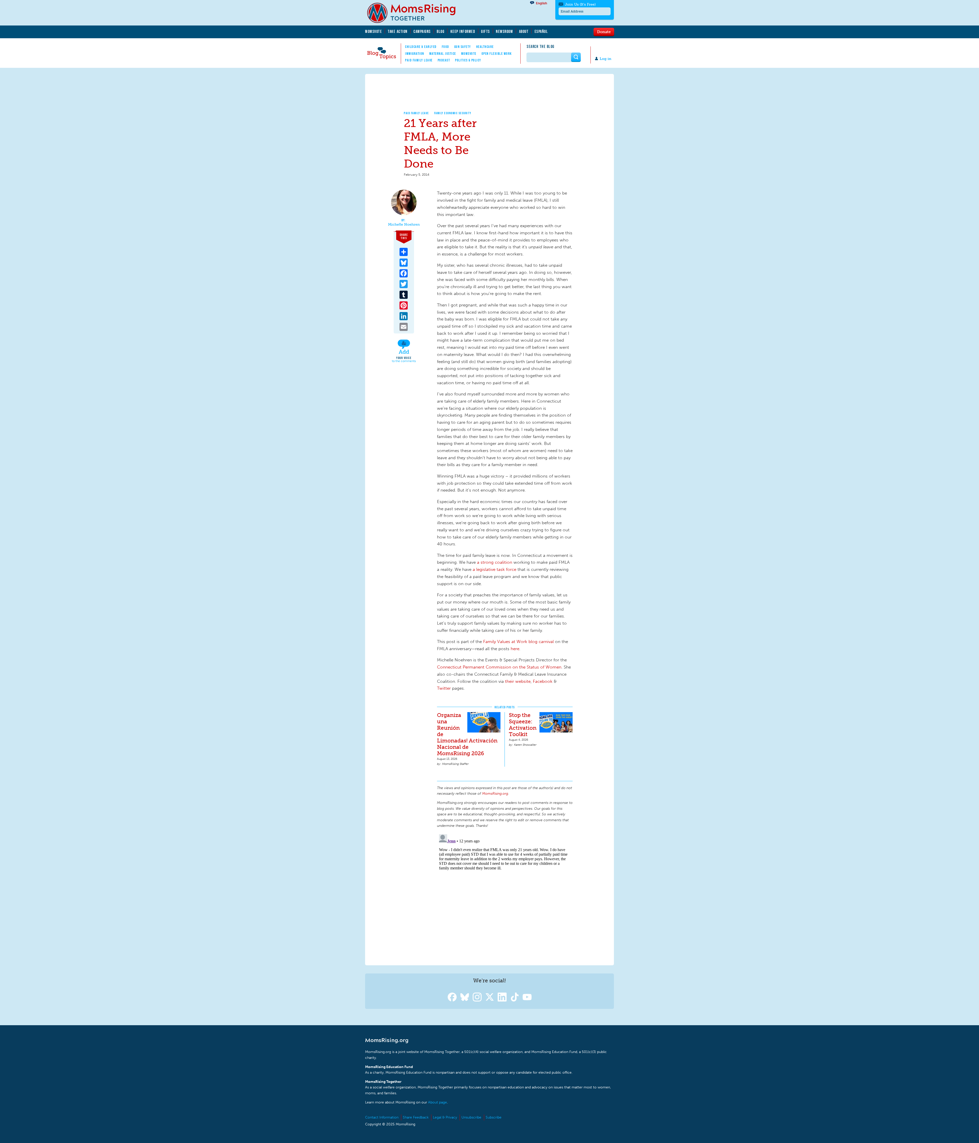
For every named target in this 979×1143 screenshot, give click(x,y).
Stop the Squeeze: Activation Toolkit (522, 724)
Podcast (444, 60)
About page (437, 1102)
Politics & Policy (468, 60)
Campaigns (422, 31)
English (541, 3)
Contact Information (381, 1117)
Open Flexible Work (497, 54)
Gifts (485, 31)
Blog (440, 31)
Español (541, 31)
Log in (605, 59)
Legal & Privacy (445, 1117)
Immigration (414, 54)
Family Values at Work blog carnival (518, 641)
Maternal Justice (442, 54)
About (524, 31)
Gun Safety (462, 47)
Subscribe (493, 1117)
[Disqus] (505, 896)
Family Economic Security (452, 113)
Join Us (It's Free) (580, 4)
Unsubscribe (471, 1117)
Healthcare (485, 47)
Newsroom (504, 31)
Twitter (444, 688)
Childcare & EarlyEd (421, 47)
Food (445, 47)
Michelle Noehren (404, 224)
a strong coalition (494, 562)
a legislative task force (493, 569)
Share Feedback (416, 1117)
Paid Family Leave (419, 60)
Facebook (543, 681)
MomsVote (373, 31)
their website (518, 681)
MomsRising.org (415, 12)
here (515, 648)
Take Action (398, 31)
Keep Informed (462, 31)
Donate (604, 31)
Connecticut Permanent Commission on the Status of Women (499, 667)
